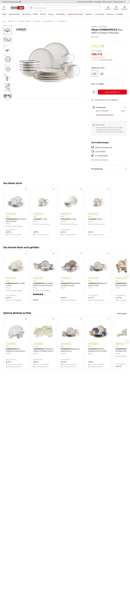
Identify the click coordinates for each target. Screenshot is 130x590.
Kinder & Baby (60, 14)
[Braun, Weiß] (102, 73)
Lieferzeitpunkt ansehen (104, 115)
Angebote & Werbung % (75, 14)
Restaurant (110, 14)
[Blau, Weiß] (94, 73)
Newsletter (119, 14)
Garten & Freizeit (14, 14)
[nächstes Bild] (127, 276)
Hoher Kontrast (119, 2)
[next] (8, 98)
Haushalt (43, 14)
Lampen (51, 14)
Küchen (35, 14)
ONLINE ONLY (96, 46)
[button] (7, 30)
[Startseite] (4, 21)
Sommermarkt (99, 14)
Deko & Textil (26, 14)
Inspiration (89, 14)
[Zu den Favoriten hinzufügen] (93, 92)
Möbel (4, 14)
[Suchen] (31, 7)
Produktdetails (97, 169)
